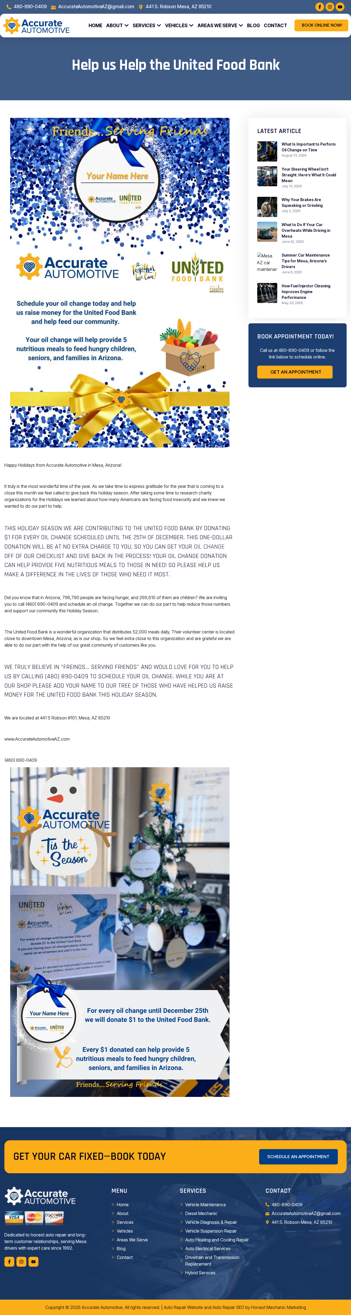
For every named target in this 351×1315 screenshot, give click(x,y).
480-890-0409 (294, 350)
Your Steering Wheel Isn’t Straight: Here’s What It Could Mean (309, 175)
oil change (209, 547)
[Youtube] (340, 6)
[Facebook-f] (319, 6)
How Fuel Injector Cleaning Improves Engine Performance (306, 291)
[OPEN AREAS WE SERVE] (241, 26)
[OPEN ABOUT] (126, 26)
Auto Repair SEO (228, 1307)
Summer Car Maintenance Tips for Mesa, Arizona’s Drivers (306, 261)
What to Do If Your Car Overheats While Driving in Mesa (306, 230)
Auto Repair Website (183, 1307)
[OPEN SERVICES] (159, 26)
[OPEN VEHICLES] (191, 26)
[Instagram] (329, 6)
